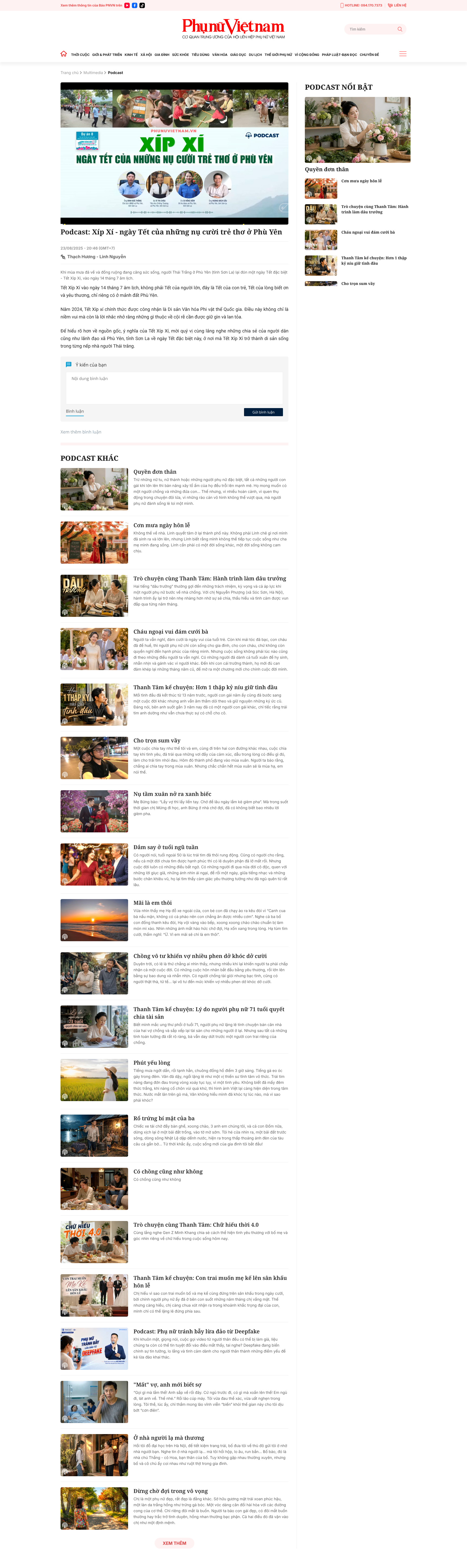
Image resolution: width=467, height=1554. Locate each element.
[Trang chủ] (65, 55)
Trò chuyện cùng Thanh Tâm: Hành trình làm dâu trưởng (210, 578)
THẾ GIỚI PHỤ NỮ (278, 55)
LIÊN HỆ (400, 5)
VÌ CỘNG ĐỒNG (307, 55)
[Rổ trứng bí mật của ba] (94, 1136)
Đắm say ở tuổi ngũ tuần (166, 847)
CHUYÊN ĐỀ (369, 55)
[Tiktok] (142, 5)
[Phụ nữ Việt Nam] (233, 29)
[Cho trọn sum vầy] (94, 758)
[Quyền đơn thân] (94, 489)
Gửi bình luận (263, 412)
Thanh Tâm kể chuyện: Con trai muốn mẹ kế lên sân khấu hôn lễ (210, 1281)
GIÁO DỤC (238, 55)
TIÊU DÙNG (200, 55)
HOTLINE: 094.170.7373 (363, 5)
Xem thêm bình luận (81, 432)
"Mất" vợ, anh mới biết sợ (167, 1384)
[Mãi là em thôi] (94, 920)
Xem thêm (174, 1543)
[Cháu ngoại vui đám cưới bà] (94, 649)
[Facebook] (134, 5)
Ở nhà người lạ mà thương (169, 1437)
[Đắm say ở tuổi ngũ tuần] (94, 864)
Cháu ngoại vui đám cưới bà (171, 631)
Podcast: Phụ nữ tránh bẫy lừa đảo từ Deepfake (197, 1331)
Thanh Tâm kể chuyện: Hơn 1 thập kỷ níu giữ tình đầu (206, 687)
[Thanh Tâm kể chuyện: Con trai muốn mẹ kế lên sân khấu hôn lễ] (94, 1295)
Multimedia (93, 72)
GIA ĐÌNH (162, 55)
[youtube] (127, 5)
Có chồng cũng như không (168, 1171)
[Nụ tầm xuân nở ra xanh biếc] (94, 811)
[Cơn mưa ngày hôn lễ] (94, 543)
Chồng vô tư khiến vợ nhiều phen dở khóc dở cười (200, 956)
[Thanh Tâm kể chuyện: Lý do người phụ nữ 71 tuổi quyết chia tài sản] (94, 1026)
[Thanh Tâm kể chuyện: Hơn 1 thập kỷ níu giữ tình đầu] (94, 705)
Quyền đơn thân (155, 471)
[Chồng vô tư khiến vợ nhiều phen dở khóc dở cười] (94, 973)
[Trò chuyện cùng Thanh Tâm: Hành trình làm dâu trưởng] (94, 596)
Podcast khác (89, 458)
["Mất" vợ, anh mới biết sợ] (94, 1402)
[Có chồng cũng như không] (94, 1189)
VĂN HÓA (220, 55)
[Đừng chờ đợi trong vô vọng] (94, 1508)
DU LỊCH (255, 55)
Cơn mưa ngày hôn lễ (162, 525)
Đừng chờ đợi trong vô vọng (171, 1491)
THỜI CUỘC (80, 55)
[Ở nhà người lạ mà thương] (94, 1455)
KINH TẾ (131, 55)
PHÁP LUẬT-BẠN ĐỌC (339, 55)
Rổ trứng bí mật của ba (164, 1118)
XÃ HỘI (146, 55)
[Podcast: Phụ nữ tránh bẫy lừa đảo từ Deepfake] (94, 1349)
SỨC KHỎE (180, 55)
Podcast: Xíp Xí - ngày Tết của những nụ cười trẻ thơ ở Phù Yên (171, 231)
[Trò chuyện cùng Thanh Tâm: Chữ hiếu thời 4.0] (94, 1242)
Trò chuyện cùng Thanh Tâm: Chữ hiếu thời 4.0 (196, 1224)
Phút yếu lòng (152, 1062)
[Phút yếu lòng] (94, 1080)
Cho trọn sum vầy (157, 740)
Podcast (115, 72)
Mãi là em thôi (153, 902)
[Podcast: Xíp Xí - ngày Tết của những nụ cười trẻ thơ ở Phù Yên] (174, 153)
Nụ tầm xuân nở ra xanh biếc (172, 794)
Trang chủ (70, 72)
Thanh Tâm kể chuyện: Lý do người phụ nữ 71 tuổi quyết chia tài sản (209, 1012)
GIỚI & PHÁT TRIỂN (107, 55)
